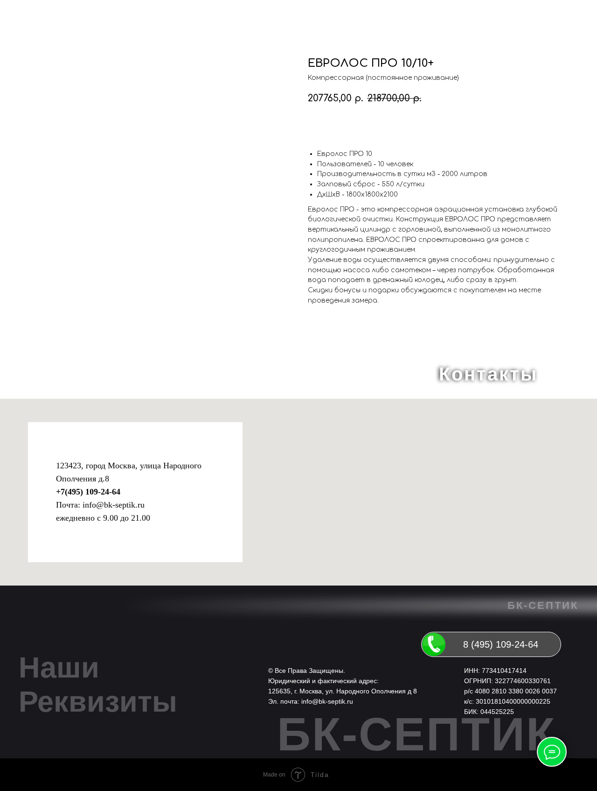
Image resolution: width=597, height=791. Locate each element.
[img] (433, 644)
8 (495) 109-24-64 (500, 644)
